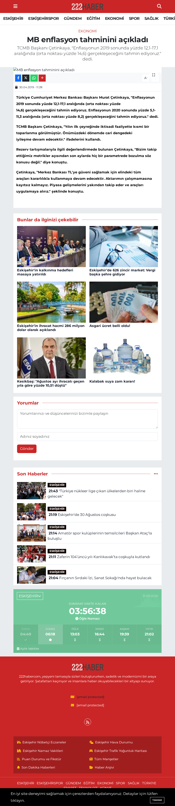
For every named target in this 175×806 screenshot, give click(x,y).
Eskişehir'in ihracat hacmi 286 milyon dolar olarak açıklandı (51, 328)
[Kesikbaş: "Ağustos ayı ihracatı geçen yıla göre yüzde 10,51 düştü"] (51, 357)
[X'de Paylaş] (25, 78)
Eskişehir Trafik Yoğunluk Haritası (120, 751)
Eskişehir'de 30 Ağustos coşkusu (82, 514)
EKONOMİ (114, 18)
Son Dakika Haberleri (38, 767)
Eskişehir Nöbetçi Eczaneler (44, 742)
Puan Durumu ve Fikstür (41, 759)
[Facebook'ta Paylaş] (18, 78)
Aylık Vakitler (29, 648)
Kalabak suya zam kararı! (112, 381)
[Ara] (159, 6)
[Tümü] (156, 474)
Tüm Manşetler (106, 759)
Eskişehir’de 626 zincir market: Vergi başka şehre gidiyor (122, 272)
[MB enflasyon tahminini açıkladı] (87, 70)
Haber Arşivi (104, 767)
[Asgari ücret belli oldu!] (123, 302)
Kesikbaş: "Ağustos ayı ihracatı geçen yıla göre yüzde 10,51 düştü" (50, 383)
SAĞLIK (151, 18)
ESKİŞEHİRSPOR (43, 18)
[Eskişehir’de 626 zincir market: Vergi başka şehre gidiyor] (123, 246)
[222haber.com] (87, 6)
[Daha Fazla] (42, 78)
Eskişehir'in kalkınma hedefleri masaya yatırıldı (45, 272)
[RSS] (87, 721)
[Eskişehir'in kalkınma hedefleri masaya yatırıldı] (51, 246)
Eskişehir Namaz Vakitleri (43, 751)
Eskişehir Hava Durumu (114, 742)
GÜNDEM (73, 18)
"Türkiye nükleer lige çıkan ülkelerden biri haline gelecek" (96, 494)
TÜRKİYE (149, 783)
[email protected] (90, 697)
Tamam (157, 800)
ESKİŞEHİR (13, 18)
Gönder (27, 448)
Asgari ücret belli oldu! (109, 326)
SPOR (134, 18)
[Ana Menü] (15, 6)
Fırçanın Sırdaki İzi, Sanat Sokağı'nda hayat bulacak (100, 578)
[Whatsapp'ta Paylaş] (34, 78)
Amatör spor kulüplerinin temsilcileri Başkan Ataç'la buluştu (100, 536)
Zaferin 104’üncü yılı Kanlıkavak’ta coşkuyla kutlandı (99, 557)
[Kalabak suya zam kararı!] (123, 357)
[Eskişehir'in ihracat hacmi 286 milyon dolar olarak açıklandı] (51, 302)
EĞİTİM (93, 18)
